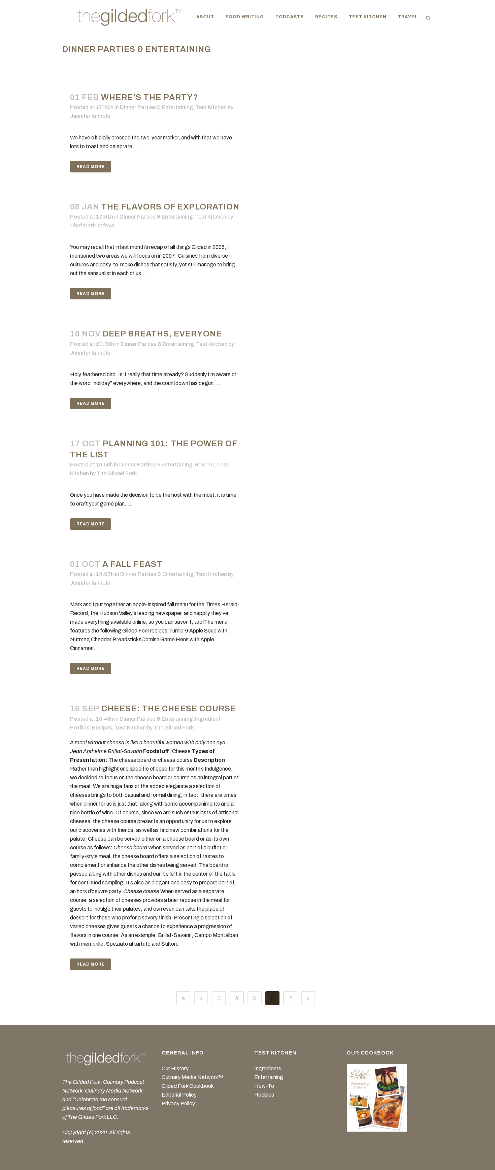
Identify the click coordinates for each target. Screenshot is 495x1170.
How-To (204, 464)
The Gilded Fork (117, 473)
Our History (175, 1068)
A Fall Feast (132, 564)
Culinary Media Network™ (192, 1077)
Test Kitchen (211, 107)
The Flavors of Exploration (170, 206)
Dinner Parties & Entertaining (156, 107)
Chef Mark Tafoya (92, 225)
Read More (90, 166)
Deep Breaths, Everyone (162, 333)
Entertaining (268, 1077)
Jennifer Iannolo (90, 116)
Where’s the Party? (149, 97)
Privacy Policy (178, 1103)
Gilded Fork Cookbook (188, 1086)
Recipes (102, 727)
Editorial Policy (179, 1095)
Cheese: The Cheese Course (168, 708)
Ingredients (267, 1068)
